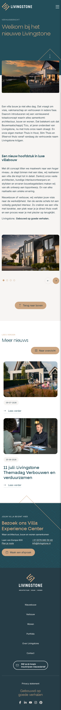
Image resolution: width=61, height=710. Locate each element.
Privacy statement (30, 683)
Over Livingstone (30, 643)
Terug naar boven (33, 305)
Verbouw (30, 614)
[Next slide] (56, 281)
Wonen (30, 624)
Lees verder (14, 410)
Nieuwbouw (30, 604)
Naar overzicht (47, 350)
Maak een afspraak (20, 552)
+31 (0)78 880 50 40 (42, 540)
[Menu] (57, 6)
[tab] (3, 280)
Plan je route (8, 543)
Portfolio (30, 634)
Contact (30, 653)
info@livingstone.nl (41, 543)
